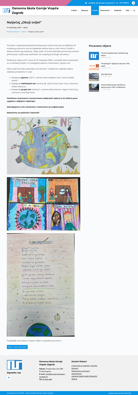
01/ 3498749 (124, 3)
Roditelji (117, 10)
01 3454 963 (47, 379)
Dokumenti (105, 10)
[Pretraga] (134, 10)
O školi (74, 10)
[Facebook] (133, 3)
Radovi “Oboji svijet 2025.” (17, 347)
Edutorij (75, 368)
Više (127, 10)
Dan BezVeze (106, 74)
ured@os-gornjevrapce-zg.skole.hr (101, 3)
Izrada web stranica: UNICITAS (120, 393)
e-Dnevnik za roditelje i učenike (84, 366)
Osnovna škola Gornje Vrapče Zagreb (39, 393)
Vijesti (95, 10)
